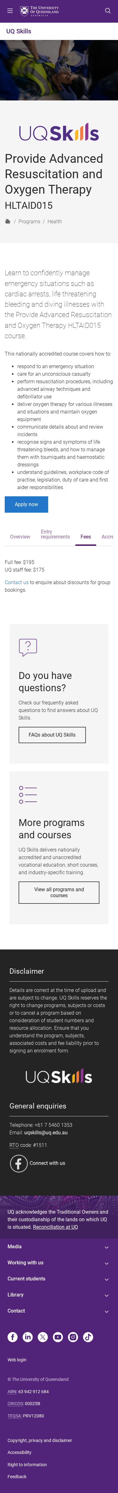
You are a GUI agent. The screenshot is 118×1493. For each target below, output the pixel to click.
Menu (10, 11)
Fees (86, 537)
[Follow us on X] (43, 1337)
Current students (26, 1279)
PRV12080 (33, 1415)
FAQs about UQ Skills (52, 735)
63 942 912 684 (33, 1391)
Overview (20, 537)
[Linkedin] (28, 1337)
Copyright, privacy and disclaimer (40, 1440)
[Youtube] (58, 1337)
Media (15, 1247)
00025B (32, 1403)
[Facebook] (13, 1337)
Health (55, 222)
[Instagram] (73, 1337)
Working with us (25, 1263)
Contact (16, 1311)
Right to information (27, 1464)
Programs (29, 222)
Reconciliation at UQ (55, 1227)
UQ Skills (18, 31)
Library (16, 1295)
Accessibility (19, 1452)
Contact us (17, 582)
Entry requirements (55, 534)
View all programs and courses (59, 892)
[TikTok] (88, 1337)
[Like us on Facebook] (19, 1163)
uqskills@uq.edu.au (46, 1133)
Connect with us (47, 1163)
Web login (17, 1359)
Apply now (26, 504)
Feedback (17, 1476)
